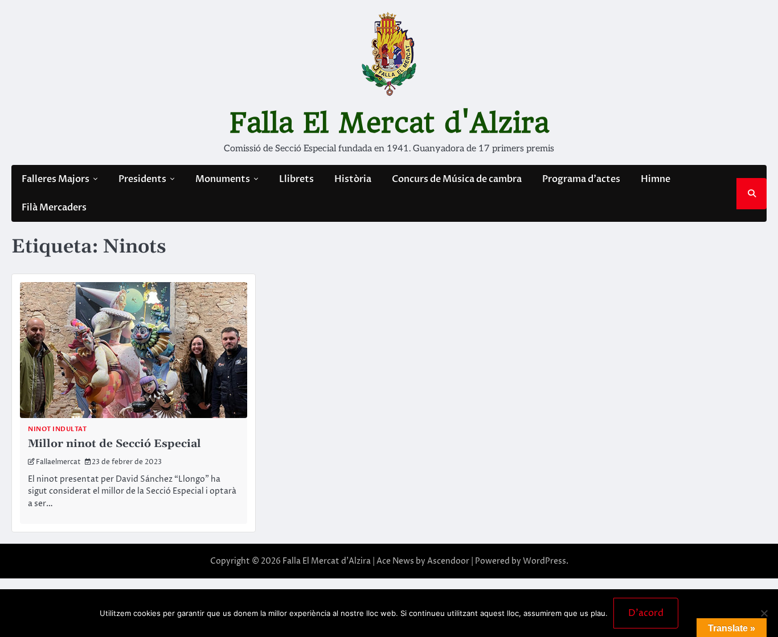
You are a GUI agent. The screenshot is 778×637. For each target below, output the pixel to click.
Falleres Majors (55, 179)
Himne (655, 179)
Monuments (222, 179)
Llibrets (296, 179)
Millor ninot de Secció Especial (114, 444)
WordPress (544, 561)
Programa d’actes (581, 179)
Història (352, 179)
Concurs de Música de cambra (457, 179)
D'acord (646, 613)
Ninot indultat (57, 429)
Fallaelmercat (58, 462)
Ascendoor (448, 561)
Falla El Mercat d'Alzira (389, 123)
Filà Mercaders (54, 207)
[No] (763, 613)
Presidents (142, 179)
